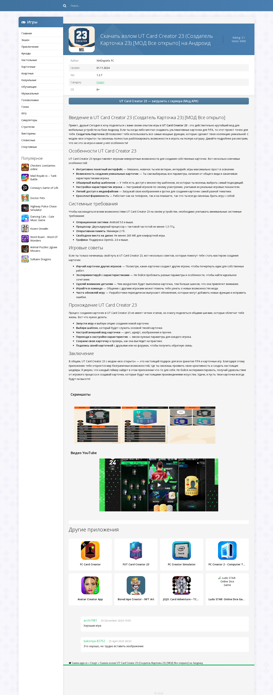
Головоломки (30, 100)
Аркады (26, 53)
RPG (24, 113)
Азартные (27, 73)
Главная (26, 33)
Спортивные (29, 147)
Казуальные (28, 80)
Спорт (100, 82)
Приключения (29, 46)
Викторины (28, 133)
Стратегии (28, 127)
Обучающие (29, 86)
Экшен (25, 40)
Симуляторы (29, 120)
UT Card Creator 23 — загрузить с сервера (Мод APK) (158, 101)
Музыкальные (30, 93)
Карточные (28, 66)
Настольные (29, 60)
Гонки (25, 107)
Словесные (28, 140)
